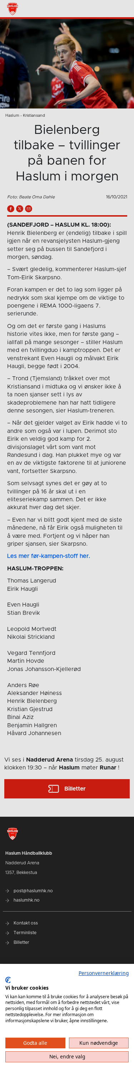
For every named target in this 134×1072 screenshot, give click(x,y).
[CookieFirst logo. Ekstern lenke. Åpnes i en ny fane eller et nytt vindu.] (8, 980)
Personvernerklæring (104, 973)
